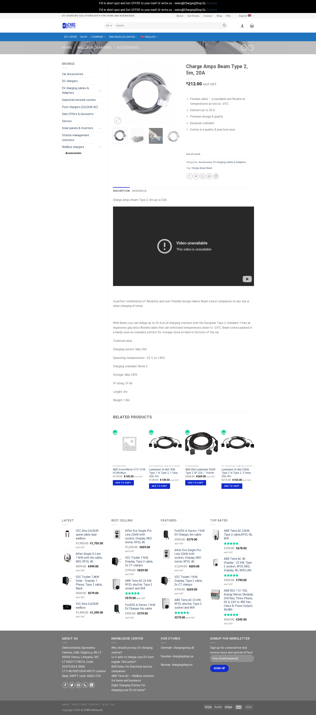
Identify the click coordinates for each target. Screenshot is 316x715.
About (179, 15)
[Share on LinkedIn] (216, 176)
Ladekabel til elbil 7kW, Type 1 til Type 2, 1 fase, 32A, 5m (163, 473)
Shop (83, 36)
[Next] (175, 93)
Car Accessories (72, 74)
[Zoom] (117, 120)
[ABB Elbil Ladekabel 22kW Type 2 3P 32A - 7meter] (201, 443)
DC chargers (70, 81)
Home (67, 47)
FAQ (228, 15)
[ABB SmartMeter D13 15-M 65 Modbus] (129, 443)
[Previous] (119, 93)
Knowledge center (122, 36)
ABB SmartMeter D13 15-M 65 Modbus (129, 471)
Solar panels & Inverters (77, 128)
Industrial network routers (79, 100)
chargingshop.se (182, 656)
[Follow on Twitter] (72, 685)
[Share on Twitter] (196, 176)
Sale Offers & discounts (77, 114)
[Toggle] (100, 90)
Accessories (128, 47)
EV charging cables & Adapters (75, 90)
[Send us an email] (79, 685)
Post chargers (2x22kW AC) (80, 107)
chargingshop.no (182, 664)
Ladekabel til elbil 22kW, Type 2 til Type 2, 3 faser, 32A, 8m (236, 473)
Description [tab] (121, 190)
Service (67, 121)
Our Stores (193, 15)
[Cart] (252, 26)
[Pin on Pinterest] (209, 176)
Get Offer (70, 36)
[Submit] (224, 26)
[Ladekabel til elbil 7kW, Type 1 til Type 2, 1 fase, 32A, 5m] (165, 443)
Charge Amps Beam (201, 168)
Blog (219, 15)
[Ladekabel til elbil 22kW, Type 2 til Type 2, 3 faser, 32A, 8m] (237, 443)
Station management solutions (75, 137)
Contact (207, 15)
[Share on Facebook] (190, 176)
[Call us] (85, 685)
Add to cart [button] (123, 482)
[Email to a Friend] (203, 176)
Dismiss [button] (211, 3)
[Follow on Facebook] (65, 685)
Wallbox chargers (94, 47)
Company (97, 36)
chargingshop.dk (183, 647)
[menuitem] (149, 37)
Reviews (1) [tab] (139, 190)
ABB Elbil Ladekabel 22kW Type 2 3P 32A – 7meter (200, 471)
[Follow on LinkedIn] (92, 685)
